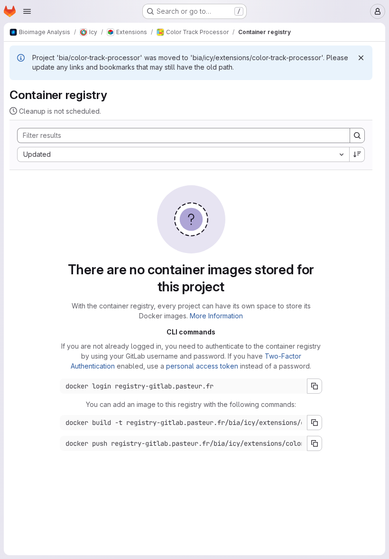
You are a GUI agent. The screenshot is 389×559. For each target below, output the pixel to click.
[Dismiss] (361, 57)
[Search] (357, 135)
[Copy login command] (314, 386)
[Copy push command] (314, 443)
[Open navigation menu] (27, 11)
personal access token (202, 366)
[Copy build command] (314, 422)
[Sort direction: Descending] (357, 154)
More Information (216, 316)
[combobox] (183, 154)
